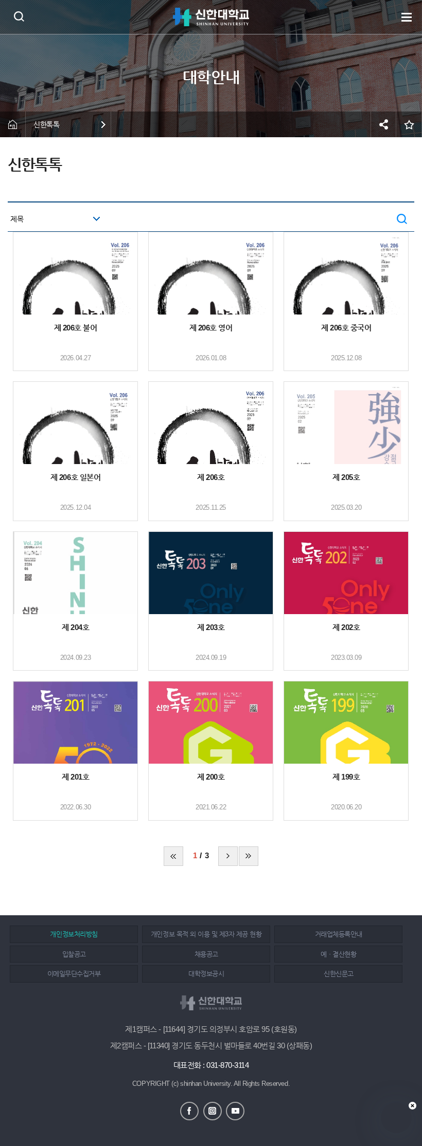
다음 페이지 (228, 856)
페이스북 (189, 1111)
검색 (19, 16)
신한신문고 (339, 973)
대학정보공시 (206, 973)
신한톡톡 (46, 124)
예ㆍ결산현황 (338, 954)
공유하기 (383, 124)
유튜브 (235, 1111)
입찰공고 (74, 954)
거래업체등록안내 (338, 934)
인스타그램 (212, 1111)
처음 (173, 856)
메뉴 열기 (406, 17)
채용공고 (206, 954)
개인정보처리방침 (73, 934)
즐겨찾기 (409, 124)
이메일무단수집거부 (74, 973)
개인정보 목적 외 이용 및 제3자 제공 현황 (206, 934)
